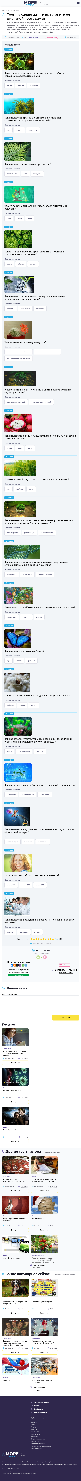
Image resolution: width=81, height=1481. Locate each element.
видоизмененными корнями (47, 352)
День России (8, 1380)
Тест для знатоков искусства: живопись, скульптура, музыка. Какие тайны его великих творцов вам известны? (15, 1345)
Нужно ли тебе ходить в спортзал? (42, 1381)
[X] (17, 965)
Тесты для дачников (38, 1444)
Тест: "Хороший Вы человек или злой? (14, 1220)
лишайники (33, 130)
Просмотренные (40, 1412)
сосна (9, 264)
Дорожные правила (38, 1439)
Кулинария (34, 1436)
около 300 (11, 885)
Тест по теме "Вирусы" (12, 1091)
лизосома (28, 842)
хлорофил (34, 85)
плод (30, 218)
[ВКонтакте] (12, 965)
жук (8, 661)
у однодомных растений (41, 402)
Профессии (35, 1441)
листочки (11, 309)
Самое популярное (41, 1402)
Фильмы (34, 1422)
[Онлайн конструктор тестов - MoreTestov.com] (30, 3)
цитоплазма (42, 842)
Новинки (37, 1406)
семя (9, 218)
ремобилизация (47, 533)
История (34, 1429)
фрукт (30, 448)
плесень (19, 130)
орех (20, 448)
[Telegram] (25, 965)
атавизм (10, 932)
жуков (22, 705)
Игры (33, 1425)
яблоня (21, 264)
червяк (19, 661)
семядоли (40, 309)
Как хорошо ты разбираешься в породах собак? (15, 1303)
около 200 (25, 885)
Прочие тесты (15, 10)
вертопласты (12, 174)
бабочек (10, 705)
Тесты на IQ (35, 1434)
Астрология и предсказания (41, 1446)
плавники (39, 751)
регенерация (29, 533)
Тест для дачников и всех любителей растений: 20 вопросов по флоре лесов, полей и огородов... (43, 1261)
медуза (39, 617)
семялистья (25, 309)
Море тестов (5, 10)
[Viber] (20, 965)
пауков (33, 705)
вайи (25, 174)
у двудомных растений (16, 402)
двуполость (11, 574)
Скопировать (19, 975)
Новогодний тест (39, 1219)
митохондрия (12, 842)
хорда (9, 751)
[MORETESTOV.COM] (11, 1455)
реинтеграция (12, 533)
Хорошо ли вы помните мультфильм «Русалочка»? (43, 1342)
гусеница (31, 661)
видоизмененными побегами (18, 352)
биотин (21, 85)
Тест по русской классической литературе (14, 1180)
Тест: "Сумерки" (9, 1130)
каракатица (11, 617)
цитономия (44, 795)
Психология (35, 1432)
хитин (9, 85)
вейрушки (37, 174)
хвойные (19, 489)
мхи (8, 130)
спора (19, 218)
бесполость (27, 574)
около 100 (40, 885)
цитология (11, 795)
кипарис (33, 264)
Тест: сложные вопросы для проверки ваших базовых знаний (14, 1053)
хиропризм (24, 932)
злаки (31, 489)
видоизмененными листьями (18, 358)
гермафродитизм (45, 574)
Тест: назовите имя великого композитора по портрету (44, 1180)
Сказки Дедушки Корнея (42, 1302)
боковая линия (24, 751)
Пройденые (38, 1409)
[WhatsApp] (23, 965)
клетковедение (28, 795)
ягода (9, 448)
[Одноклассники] (14, 965)
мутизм (37, 932)
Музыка (33, 1427)
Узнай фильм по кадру (12, 1258)
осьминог (26, 617)
